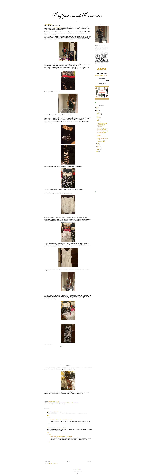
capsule (48, 402)
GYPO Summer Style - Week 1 (102, 128)
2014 (97, 151)
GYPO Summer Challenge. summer (72, 402)
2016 (97, 110)
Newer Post (47, 461)
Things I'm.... (99, 135)
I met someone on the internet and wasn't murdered (102, 124)
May (98, 143)
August (98, 119)
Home (77, 21)
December (99, 113)
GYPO (65, 402)
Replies (49, 417)
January (98, 149)
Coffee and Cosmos (77, 16)
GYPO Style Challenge (57, 27)
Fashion (62, 402)
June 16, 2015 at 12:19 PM (56, 411)
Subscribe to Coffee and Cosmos (101, 75)
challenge (58, 402)
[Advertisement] (102, 172)
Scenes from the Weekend (101, 129)
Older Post (89, 461)
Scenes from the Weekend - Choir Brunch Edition (102, 141)
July (98, 120)
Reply (48, 415)
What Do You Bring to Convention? (101, 126)
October (98, 116)
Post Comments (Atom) (53, 463)
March (98, 146)
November (99, 114)
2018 (97, 107)
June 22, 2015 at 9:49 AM (67, 436)
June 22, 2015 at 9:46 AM (67, 419)
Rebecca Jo (49, 411)
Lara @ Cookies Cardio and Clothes (56, 419)
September (99, 117)
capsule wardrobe (53, 402)
